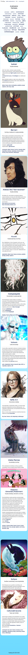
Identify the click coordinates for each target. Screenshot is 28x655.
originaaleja (7, 24)
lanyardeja (18, 20)
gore (14, 314)
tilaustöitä (21, 30)
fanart (24, 15)
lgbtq (23, 20)
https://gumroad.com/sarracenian (8, 203)
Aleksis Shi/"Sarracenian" (14, 189)
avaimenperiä (20, 12)
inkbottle (6, 521)
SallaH (14, 64)
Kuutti (14, 236)
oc (24, 364)
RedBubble (5, 28)
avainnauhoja (8, 13)
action (3, 207)
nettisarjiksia (14, 85)
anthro (12, 12)
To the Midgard (15, 75)
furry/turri (20, 17)
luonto (21, 629)
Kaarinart (8, 522)
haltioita (17, 314)
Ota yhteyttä (21, 1)
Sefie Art (14, 400)
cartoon (14, 13)
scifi (19, 28)
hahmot (14, 207)
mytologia (9, 151)
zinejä (22, 32)
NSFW (22, 22)
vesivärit (17, 31)
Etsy (19, 15)
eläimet (14, 15)
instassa (6, 80)
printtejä (16, 26)
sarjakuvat (21, 207)
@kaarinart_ (8, 519)
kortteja (17, 19)
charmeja (21, 13)
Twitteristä (18, 625)
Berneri (14, 130)
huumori (12, 19)
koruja (23, 19)
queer (21, 26)
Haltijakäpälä (14, 294)
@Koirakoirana (12, 146)
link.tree (12, 361)
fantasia (7, 17)
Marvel (10, 85)
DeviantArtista (12, 625)
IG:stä (8, 625)
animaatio (6, 12)
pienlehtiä (15, 24)
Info (17, 1)
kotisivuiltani (12, 413)
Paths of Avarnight (16, 307)
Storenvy (23, 28)
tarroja (14, 30)
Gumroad (5, 19)
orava (10, 527)
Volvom (14, 342)
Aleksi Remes (14, 460)
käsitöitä (12, 20)
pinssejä (21, 24)
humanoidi (16, 364)
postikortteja (8, 26)
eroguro (7, 314)
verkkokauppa (9, 32)
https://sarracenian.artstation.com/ (9, 204)
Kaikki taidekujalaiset (10, 1)
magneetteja (8, 22)
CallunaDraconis (14, 611)
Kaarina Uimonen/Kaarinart (14, 491)
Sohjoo (14, 579)
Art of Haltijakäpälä (10, 311)
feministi (14, 17)
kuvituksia (6, 20)
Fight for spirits (14, 73)
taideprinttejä (7, 29)
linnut (8, 527)
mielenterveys (15, 22)
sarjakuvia (12, 28)
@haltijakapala (9, 308)
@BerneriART (9, 145)
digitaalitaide (6, 15)
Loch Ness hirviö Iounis (6, 75)
